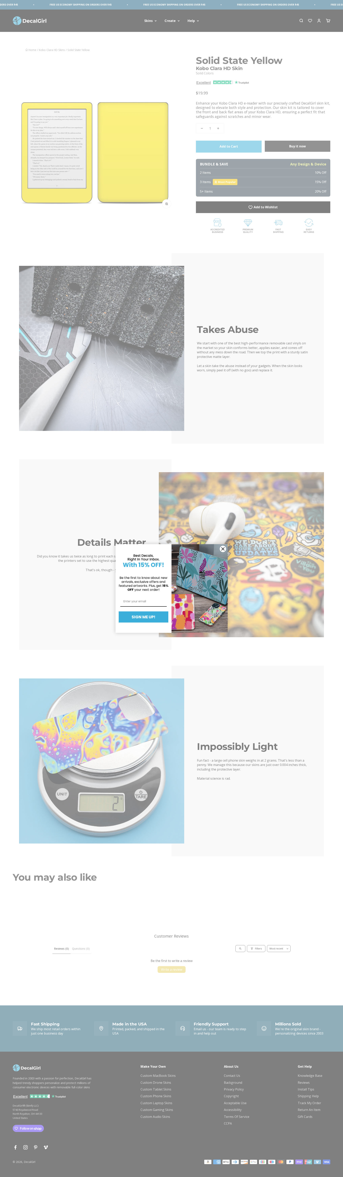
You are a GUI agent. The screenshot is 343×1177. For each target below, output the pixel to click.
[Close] (223, 549)
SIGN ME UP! (143, 617)
